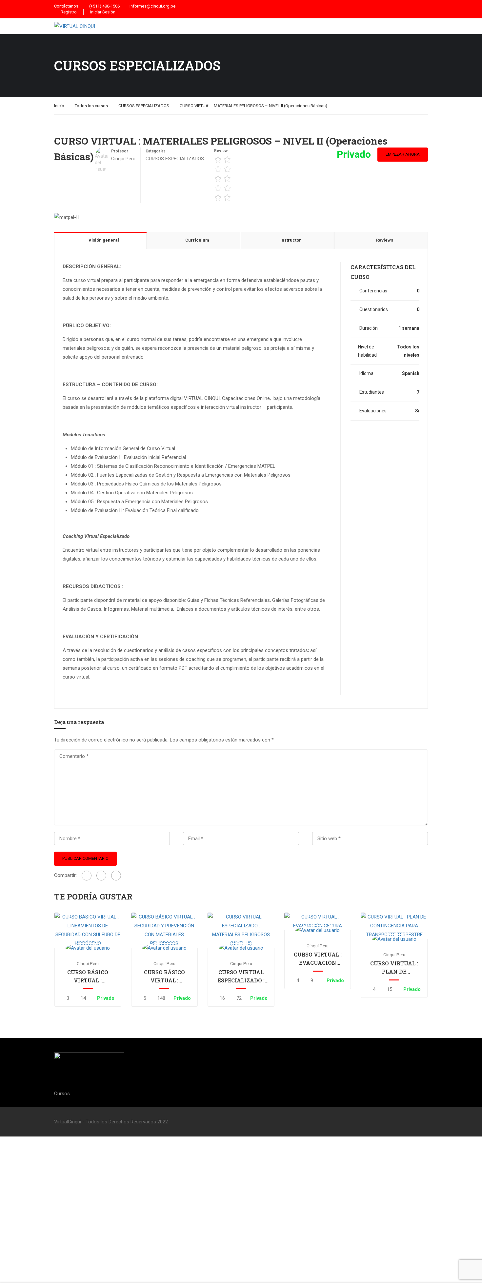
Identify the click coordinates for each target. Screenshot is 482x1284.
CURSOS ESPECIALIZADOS (143, 105)
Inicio (59, 105)
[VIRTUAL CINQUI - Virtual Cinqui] (108, 26)
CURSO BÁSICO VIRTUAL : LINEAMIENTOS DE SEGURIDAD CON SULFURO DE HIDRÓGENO (87, 976)
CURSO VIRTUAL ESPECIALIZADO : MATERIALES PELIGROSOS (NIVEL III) (241, 976)
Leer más (87, 930)
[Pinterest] (116, 875)
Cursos (62, 1093)
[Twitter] (101, 875)
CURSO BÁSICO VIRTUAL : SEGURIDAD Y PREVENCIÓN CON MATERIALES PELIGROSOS (164, 976)
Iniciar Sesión (102, 12)
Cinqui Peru (88, 963)
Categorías (156, 151)
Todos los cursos (91, 105)
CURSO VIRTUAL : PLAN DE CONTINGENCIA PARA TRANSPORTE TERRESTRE (394, 968)
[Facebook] (86, 875)
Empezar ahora (403, 154)
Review (221, 150)
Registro (69, 12)
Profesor (119, 151)
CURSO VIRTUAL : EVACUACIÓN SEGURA (318, 959)
